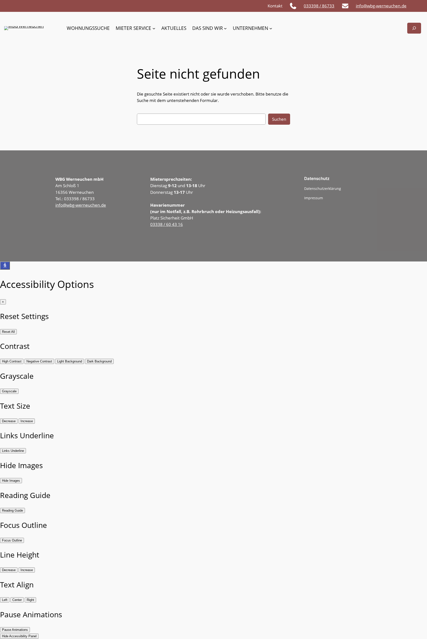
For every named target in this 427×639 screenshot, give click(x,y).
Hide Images (11, 480)
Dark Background (99, 361)
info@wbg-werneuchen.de (381, 6)
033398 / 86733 (319, 6)
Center (17, 600)
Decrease (9, 421)
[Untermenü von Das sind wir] (225, 28)
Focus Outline (12, 540)
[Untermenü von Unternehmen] (270, 28)
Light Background (69, 361)
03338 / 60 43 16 (166, 224)
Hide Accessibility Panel (19, 636)
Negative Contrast (39, 361)
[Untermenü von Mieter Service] (153, 28)
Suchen (279, 119)
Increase (27, 421)
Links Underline (13, 451)
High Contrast (11, 361)
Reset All (8, 332)
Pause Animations (15, 630)
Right (30, 600)
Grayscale (9, 391)
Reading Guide (12, 510)
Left (4, 600)
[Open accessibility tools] (5, 265)
